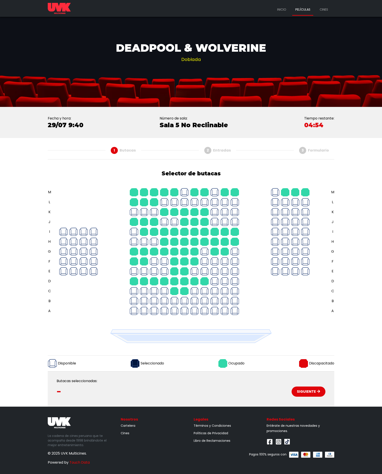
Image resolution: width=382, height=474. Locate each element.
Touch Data (79, 462)
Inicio (281, 9)
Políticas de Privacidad (211, 433)
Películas (302, 9)
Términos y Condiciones (212, 425)
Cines (324, 9)
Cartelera (128, 425)
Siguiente (306, 391)
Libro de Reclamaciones (212, 440)
